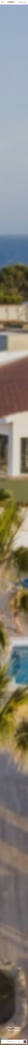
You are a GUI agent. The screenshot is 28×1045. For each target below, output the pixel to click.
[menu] (2, 2)
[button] (25, 1041)
